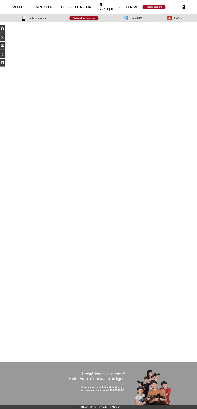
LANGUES (137, 18)
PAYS (177, 18)
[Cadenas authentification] (184, 7)
